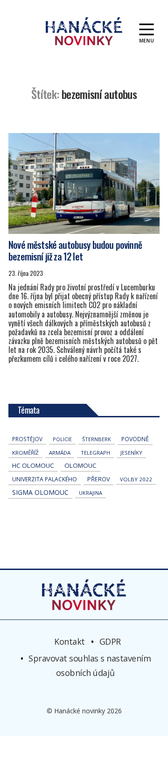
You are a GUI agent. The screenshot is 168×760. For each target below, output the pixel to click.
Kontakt (69, 641)
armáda (59, 452)
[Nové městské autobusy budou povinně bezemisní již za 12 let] (84, 183)
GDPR (110, 641)
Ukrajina (90, 492)
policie (62, 439)
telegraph (95, 452)
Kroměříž (25, 452)
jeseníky (131, 452)
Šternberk (96, 439)
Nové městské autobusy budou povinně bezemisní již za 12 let (75, 250)
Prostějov (27, 439)
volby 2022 (136, 479)
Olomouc (80, 465)
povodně (135, 439)
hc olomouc (33, 465)
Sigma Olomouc (40, 492)
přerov (98, 479)
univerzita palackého (44, 479)
